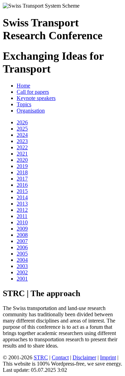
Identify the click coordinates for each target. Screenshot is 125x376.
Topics (24, 104)
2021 (22, 154)
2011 (22, 216)
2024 (22, 135)
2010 (22, 222)
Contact (60, 357)
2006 (22, 247)
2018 (22, 172)
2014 (22, 197)
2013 (22, 204)
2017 (22, 179)
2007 (22, 241)
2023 (22, 141)
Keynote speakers (36, 98)
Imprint (108, 357)
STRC (41, 357)
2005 (22, 254)
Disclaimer (84, 357)
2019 (22, 166)
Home (23, 86)
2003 (22, 266)
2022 (22, 147)
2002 (22, 272)
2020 (22, 160)
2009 (22, 229)
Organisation (31, 111)
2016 (22, 185)
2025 (22, 129)
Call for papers (33, 92)
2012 (22, 210)
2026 (22, 122)
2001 (22, 279)
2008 (22, 235)
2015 (22, 191)
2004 (22, 260)
